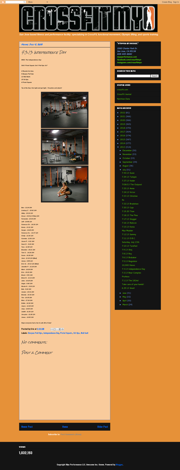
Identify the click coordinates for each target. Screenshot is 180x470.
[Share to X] (57, 329)
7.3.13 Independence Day (133, 269)
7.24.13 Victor (128, 192)
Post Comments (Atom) (71, 434)
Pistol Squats (66, 332)
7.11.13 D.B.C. (128, 238)
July (124, 169)
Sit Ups (76, 332)
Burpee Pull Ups (35, 332)
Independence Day (51, 332)
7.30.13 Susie (128, 173)
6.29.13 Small (128, 288)
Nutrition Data (123, 98)
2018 (123, 128)
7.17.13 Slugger (129, 219)
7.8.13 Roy (127, 253)
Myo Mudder (127, 230)
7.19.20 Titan (128, 211)
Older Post (102, 426)
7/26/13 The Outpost (132, 184)
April (124, 300)
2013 (123, 147)
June (124, 293)
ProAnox (125, 276)
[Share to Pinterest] (62, 329)
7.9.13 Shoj (127, 249)
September (127, 162)
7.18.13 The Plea (130, 215)
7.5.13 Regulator (129, 261)
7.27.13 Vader (128, 180)
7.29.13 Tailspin (129, 176)
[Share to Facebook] (59, 329)
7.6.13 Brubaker (129, 257)
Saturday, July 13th (130, 242)
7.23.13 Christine (130, 196)
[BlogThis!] (54, 329)
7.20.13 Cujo (128, 207)
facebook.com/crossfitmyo (129, 59)
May (124, 296)
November (127, 154)
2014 (123, 143)
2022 (123, 112)
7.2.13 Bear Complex (131, 272)
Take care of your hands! (133, 284)
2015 (123, 139)
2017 (123, 131)
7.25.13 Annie (128, 188)
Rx (123, 200)
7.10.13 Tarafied (129, 245)
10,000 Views (128, 265)
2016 (123, 135)
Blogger (119, 464)
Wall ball (84, 332)
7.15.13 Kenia (128, 226)
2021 (123, 116)
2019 (123, 124)
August (125, 165)
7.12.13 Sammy (129, 234)
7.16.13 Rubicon (129, 222)
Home (65, 426)
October (126, 158)
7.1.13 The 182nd (130, 280)
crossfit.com (122, 89)
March (125, 304)
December (127, 150)
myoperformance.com (127, 56)
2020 (123, 120)
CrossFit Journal (124, 94)
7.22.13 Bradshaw (130, 203)
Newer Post (27, 426)
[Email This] (51, 329)
